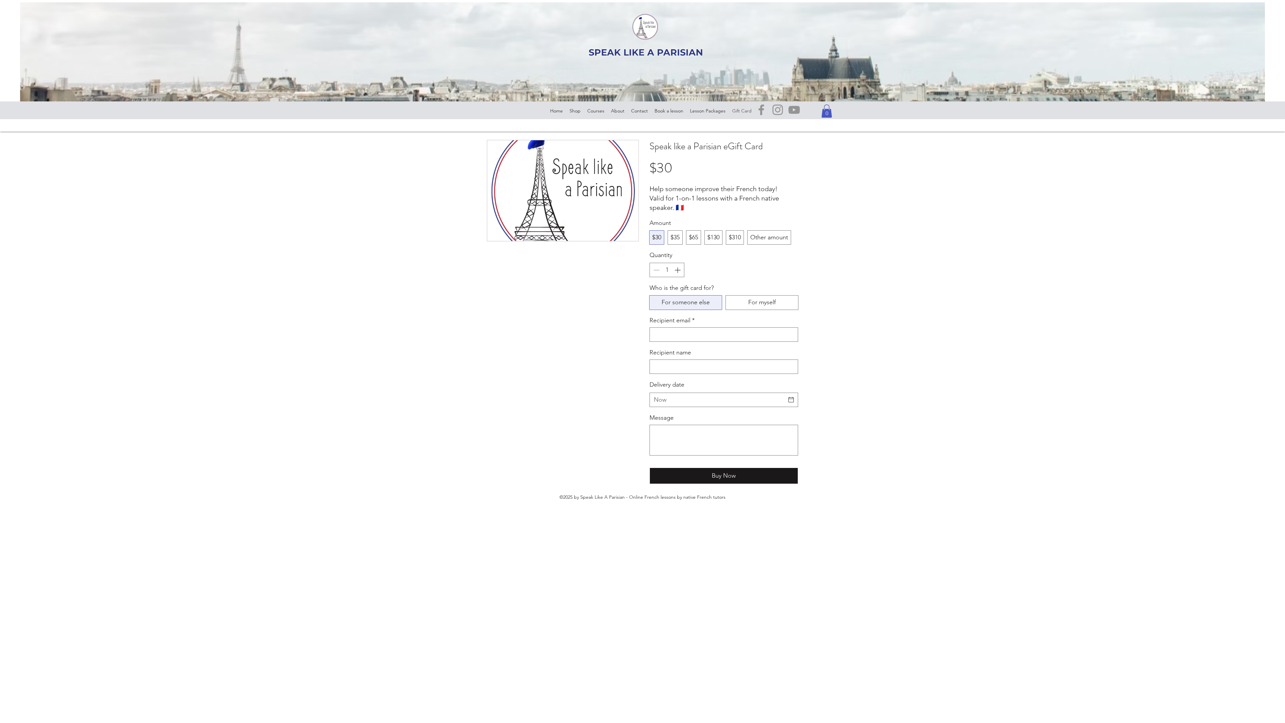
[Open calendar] (791, 400)
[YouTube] (794, 110)
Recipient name (670, 352)
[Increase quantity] (678, 270)
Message (662, 417)
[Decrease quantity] (656, 270)
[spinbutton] (667, 270)
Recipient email (672, 320)
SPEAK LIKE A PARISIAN (646, 52)
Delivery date (667, 384)
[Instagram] (778, 110)
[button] (826, 110)
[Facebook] (761, 110)
